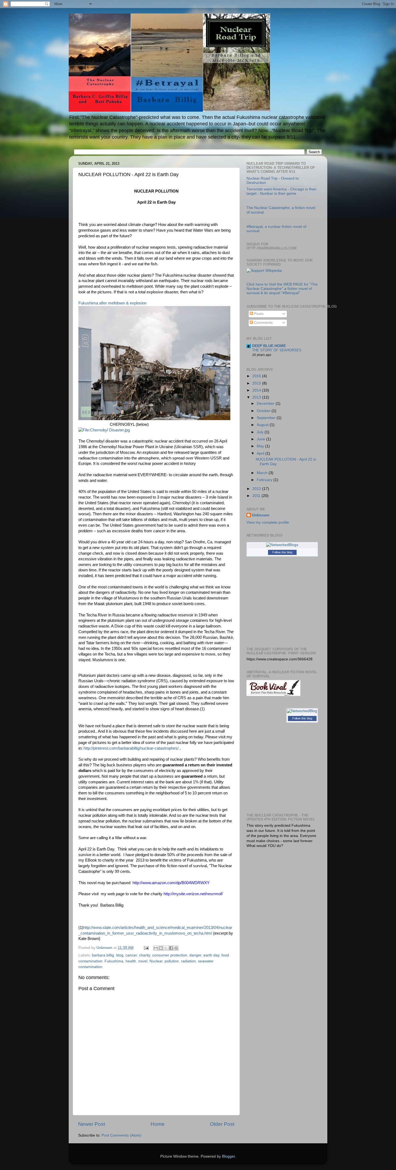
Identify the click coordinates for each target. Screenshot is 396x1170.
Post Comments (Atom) (121, 1135)
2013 (257, 397)
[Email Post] (146, 948)
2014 (257, 390)
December (266, 404)
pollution (172, 961)
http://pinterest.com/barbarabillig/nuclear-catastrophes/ (131, 748)
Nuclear (156, 961)
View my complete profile (267, 522)
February (265, 480)
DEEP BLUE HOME (269, 346)
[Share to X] (166, 948)
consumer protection (169, 955)
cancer (131, 955)
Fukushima (114, 961)
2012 (257, 489)
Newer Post (91, 1124)
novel (142, 961)
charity (144, 955)
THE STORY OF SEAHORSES (276, 350)
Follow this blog (282, 552)
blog (119, 955)
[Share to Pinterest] (176, 948)
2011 (257, 496)
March (263, 473)
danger (195, 955)
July (261, 432)
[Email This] (155, 948)
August (263, 425)
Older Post (222, 1124)
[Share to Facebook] (171, 948)
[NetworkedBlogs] (282, 545)
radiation (188, 961)
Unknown (260, 515)
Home (158, 1124)
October (264, 411)
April (261, 453)
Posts (258, 314)
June (261, 439)
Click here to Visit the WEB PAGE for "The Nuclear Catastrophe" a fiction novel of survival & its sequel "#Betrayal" (282, 288)
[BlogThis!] (161, 948)
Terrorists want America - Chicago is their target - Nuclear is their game (281, 191)
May (261, 446)
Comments (263, 323)
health (131, 961)
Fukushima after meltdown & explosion (112, 303)
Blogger (228, 1156)
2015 (257, 383)
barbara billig (103, 955)
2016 (257, 376)
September (267, 418)
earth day (211, 955)
